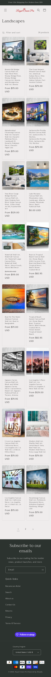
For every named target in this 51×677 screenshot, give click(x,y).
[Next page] (33, 529)
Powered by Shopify (35, 672)
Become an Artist (13, 586)
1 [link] (18, 529)
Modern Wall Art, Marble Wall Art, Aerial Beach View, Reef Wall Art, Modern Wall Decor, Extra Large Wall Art (37, 446)
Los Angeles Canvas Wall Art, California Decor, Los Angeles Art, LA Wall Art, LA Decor (13, 502)
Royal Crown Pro (21, 672)
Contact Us (10, 605)
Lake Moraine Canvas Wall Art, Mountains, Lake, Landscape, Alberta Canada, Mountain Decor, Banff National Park (37, 200)
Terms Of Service (13, 623)
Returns (8, 611)
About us (9, 598)
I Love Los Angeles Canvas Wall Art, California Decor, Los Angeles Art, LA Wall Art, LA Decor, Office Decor (13, 446)
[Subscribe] (42, 570)
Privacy (8, 617)
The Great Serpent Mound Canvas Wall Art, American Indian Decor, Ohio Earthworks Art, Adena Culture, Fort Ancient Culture (37, 76)
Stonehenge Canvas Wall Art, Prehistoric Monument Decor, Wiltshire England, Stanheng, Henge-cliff (37, 503)
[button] (5, 10)
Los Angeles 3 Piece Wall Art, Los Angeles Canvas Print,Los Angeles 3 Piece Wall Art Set (37, 384)
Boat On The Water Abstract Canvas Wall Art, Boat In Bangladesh (12, 320)
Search (8, 592)
